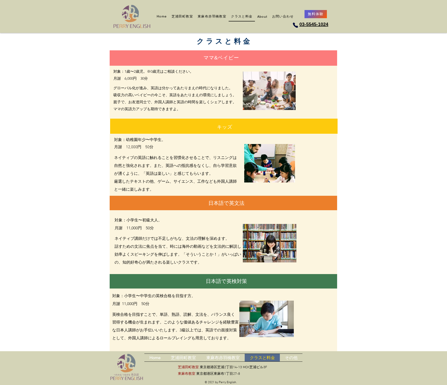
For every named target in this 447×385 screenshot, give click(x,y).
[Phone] (295, 25)
